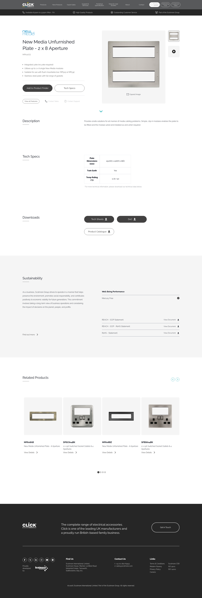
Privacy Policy (155, 569)
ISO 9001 (171, 566)
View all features (31, 101)
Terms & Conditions (157, 564)
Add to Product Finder (37, 88)
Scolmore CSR (173, 564)
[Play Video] (174, 51)
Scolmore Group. (113, 586)
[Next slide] (177, 379)
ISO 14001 (172, 569)
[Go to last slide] (173, 379)
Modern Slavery (156, 566)
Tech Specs (69, 88)
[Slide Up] (101, 112)
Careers (153, 572)
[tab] (98, 472)
